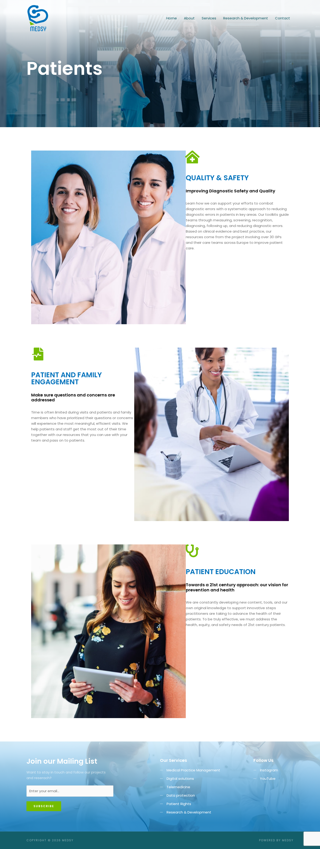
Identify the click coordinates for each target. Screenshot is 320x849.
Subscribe (43, 806)
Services (209, 18)
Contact (282, 18)
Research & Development (245, 18)
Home (171, 18)
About (189, 18)
